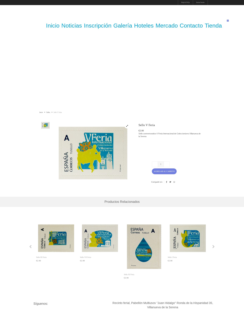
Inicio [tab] (52, 25)
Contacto (191, 25)
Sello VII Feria (85, 257)
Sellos (48, 112)
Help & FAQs (185, 2)
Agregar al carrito (164, 171)
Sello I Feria (172, 257)
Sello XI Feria (129, 275)
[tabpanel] (93, 153)
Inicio (41, 112)
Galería (122, 25)
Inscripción (97, 25)
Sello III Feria (41, 257)
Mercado (167, 25)
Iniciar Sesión (200, 2)
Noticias (71, 25)
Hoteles (144, 25)
